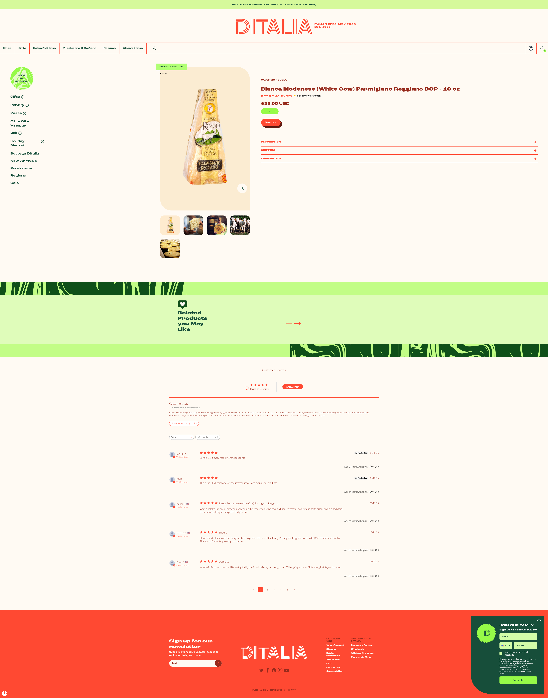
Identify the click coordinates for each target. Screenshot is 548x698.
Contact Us (333, 667)
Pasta (16, 113)
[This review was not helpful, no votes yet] (376, 466)
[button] (542, 48)
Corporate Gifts (361, 657)
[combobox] (181, 437)
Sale (14, 183)
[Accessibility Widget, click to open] (4, 693)
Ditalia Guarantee (333, 654)
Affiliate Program (362, 653)
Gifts (22, 48)
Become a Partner (362, 645)
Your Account (335, 645)
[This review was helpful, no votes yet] (371, 466)
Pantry (17, 105)
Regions (18, 175)
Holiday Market (17, 143)
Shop (7, 48)
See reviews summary (309, 95)
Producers (21, 168)
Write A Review (292, 386)
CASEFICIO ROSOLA (274, 80)
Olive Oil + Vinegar (19, 123)
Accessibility (334, 671)
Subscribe (518, 680)
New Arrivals (23, 161)
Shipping (332, 649)
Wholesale (333, 659)
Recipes (109, 48)
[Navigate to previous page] (253, 589)
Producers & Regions (79, 48)
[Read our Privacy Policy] (535, 659)
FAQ (329, 663)
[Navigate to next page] (294, 589)
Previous (164, 73)
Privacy (291, 690)
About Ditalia (133, 48)
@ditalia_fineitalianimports (268, 690)
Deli (13, 133)
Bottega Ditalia (44, 48)
